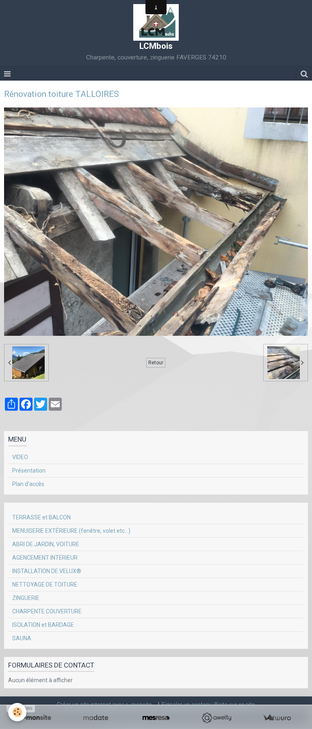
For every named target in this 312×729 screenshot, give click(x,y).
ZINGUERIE (25, 598)
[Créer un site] (35, 717)
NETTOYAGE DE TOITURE (44, 584)
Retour (155, 363)
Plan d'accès (28, 484)
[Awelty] (216, 717)
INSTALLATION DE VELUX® (46, 571)
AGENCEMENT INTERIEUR (45, 557)
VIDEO (20, 457)
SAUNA (21, 638)
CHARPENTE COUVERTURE (47, 611)
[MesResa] (156, 717)
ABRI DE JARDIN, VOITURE (45, 544)
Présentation (29, 470)
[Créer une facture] (277, 717)
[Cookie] (17, 712)
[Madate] (96, 717)
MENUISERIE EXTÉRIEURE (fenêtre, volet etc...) (71, 531)
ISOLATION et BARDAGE (43, 625)
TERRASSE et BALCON (41, 517)
